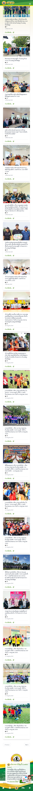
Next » (27, 744)
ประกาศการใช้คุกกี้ (13, 781)
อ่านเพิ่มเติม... (8, 32)
